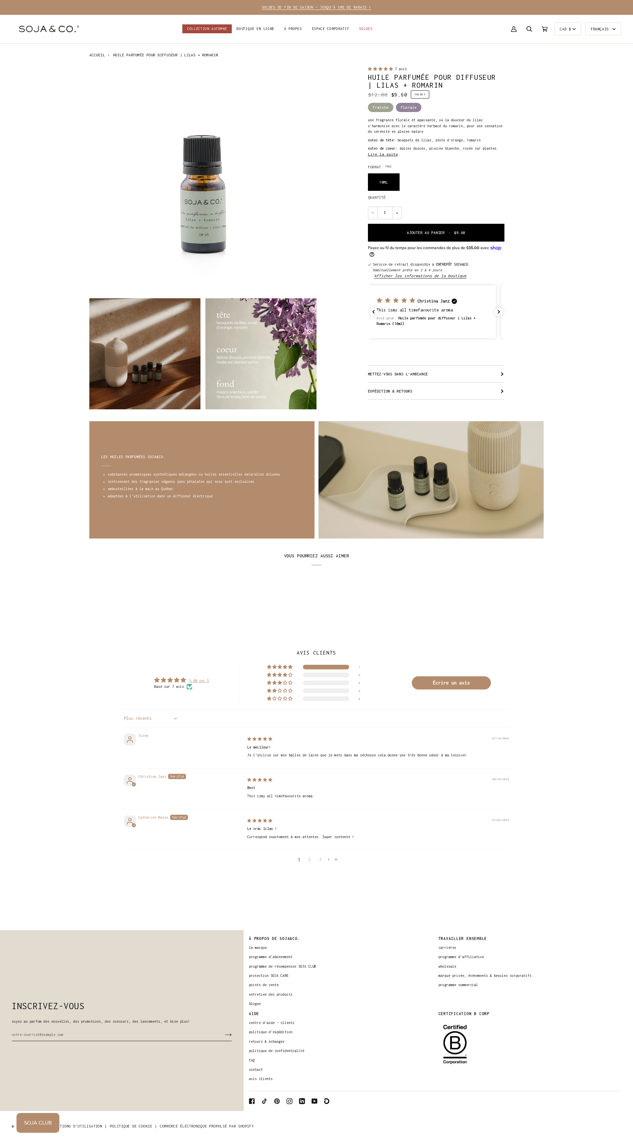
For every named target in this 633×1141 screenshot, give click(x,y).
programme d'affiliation (461, 957)
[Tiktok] (264, 1101)
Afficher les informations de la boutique (420, 276)
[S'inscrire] (223, 1034)
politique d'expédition (270, 1032)
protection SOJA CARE (268, 976)
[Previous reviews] (373, 311)
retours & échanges (267, 1041)
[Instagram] (289, 1101)
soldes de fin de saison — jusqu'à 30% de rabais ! (316, 7)
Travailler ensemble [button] (462, 938)
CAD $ (565, 29)
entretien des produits (270, 994)
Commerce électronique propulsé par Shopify (207, 1126)
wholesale (447, 966)
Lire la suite (383, 154)
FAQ (252, 1060)
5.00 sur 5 (199, 681)
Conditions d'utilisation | (77, 1126)
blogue (255, 1004)
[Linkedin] (302, 1101)
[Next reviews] (499, 311)
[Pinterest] (277, 1101)
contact (256, 1069)
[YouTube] (314, 1101)
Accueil (97, 55)
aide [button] (254, 1013)
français (601, 29)
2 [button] (310, 860)
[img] (259, 739)
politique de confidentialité (276, 1051)
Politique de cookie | (133, 1126)
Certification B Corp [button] (464, 1013)
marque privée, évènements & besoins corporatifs (484, 976)
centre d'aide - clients (271, 1023)
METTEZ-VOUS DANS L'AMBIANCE (398, 374)
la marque (258, 948)
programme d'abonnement (270, 957)
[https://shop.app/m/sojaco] (327, 1101)
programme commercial (458, 985)
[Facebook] (252, 1101)
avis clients (261, 1079)
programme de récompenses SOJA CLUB (282, 966)
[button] (255, 29)
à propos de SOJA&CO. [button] (274, 938)
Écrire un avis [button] (451, 683)
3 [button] (320, 860)
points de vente (264, 985)
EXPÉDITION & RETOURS (390, 391)
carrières (447, 948)
